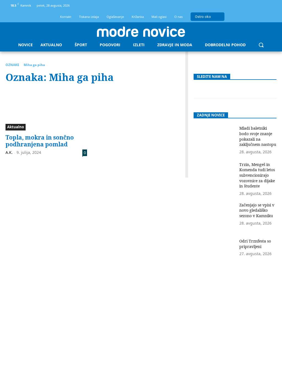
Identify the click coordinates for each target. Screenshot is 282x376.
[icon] (270, 6)
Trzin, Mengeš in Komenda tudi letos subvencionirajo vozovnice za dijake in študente (257, 175)
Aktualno (15, 126)
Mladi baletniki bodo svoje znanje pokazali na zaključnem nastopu (257, 136)
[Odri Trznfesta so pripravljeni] (214, 252)
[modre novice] (141, 31)
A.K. (9, 152)
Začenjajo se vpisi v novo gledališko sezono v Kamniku (256, 210)
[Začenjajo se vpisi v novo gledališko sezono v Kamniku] (214, 216)
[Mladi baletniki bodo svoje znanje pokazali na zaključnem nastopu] (214, 140)
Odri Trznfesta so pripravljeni (255, 243)
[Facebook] (252, 6)
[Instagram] (261, 6)
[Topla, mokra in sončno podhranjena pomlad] (46, 109)
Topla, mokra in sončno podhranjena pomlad (40, 140)
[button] (261, 44)
